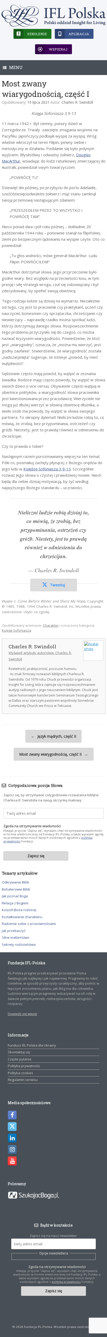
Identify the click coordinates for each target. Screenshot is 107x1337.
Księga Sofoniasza (16, 630)
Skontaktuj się (19, 1052)
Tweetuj (57, 584)
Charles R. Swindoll (77, 102)
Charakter (51, 625)
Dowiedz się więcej (22, 1013)
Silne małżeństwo (15, 937)
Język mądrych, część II (53, 736)
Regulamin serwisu (23, 1079)
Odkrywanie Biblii (15, 882)
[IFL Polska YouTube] (12, 1160)
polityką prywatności (66, 1282)
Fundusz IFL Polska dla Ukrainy (32, 1045)
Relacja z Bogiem (15, 903)
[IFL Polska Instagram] (12, 1149)
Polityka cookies (20, 1073)
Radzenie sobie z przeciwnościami (29, 923)
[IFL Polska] (53, 15)
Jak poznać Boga (15, 896)
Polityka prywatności (24, 1066)
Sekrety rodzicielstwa (19, 944)
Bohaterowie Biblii (16, 889)
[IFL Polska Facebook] (12, 1115)
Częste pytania (19, 1059)
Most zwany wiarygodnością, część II (53, 754)
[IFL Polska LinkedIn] (12, 1138)
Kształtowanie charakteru (22, 917)
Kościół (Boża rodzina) (19, 909)
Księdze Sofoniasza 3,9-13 (47, 468)
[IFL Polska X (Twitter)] (12, 1126)
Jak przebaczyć (13, 930)
